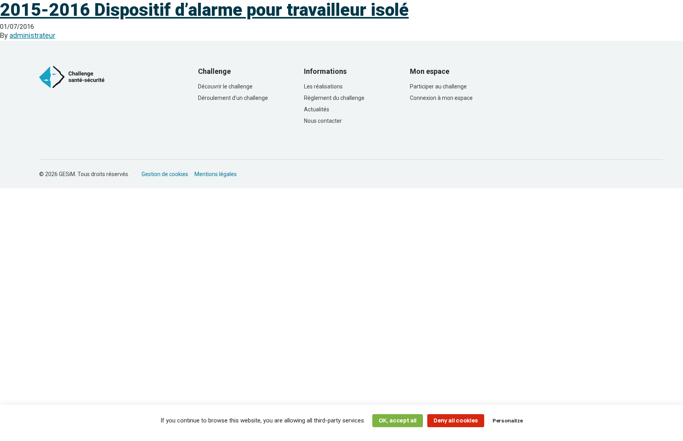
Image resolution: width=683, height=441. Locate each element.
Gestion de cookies (165, 174)
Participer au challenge (438, 86)
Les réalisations (323, 86)
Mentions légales (215, 174)
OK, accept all (398, 420)
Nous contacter (323, 121)
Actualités (316, 109)
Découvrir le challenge (225, 86)
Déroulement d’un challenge (233, 98)
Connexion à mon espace (441, 98)
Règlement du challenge (334, 98)
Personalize (507, 420)
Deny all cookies (456, 420)
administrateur (32, 35)
